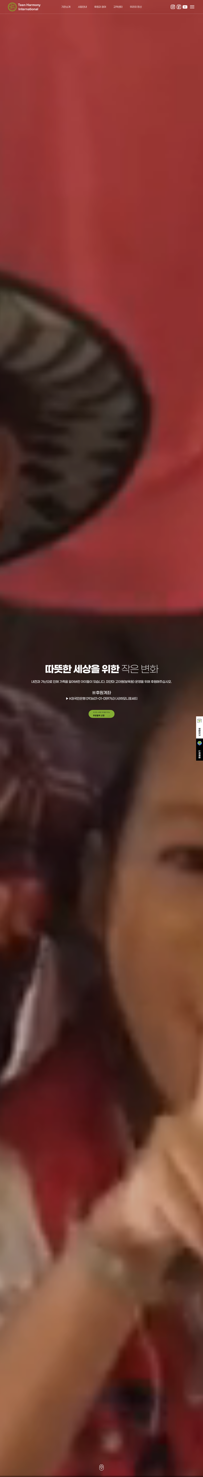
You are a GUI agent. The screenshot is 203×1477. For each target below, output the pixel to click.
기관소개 (65, 7)
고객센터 (117, 7)
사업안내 (82, 7)
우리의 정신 (136, 7)
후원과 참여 (100, 7)
